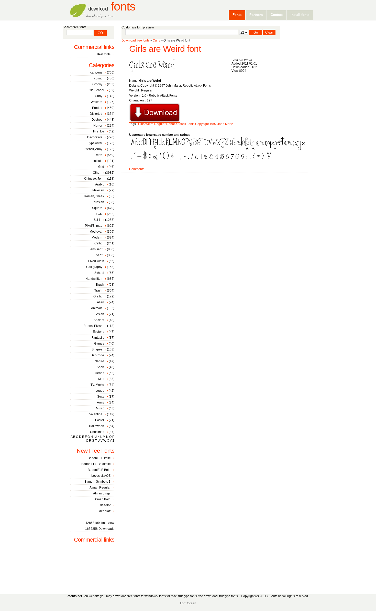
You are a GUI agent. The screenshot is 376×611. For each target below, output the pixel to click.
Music (100, 408)
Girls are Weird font (165, 49)
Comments (136, 169)
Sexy (100, 396)
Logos (99, 390)
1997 (213, 124)
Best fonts (103, 54)
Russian (98, 202)
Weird (149, 124)
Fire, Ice (98, 131)
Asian (100, 314)
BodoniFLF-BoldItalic (95, 464)
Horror (97, 125)
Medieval (96, 231)
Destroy (97, 119)
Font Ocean (188, 603)
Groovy (97, 84)
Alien (100, 302)
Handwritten (93, 279)
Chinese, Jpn (93, 178)
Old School (96, 90)
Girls (141, 124)
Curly (156, 40)
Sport (100, 367)
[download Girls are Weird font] (154, 121)
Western (96, 102)
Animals (96, 308)
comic (98, 78)
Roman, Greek (94, 196)
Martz (229, 124)
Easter (99, 420)
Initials (97, 161)
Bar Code (97, 355)
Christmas (97, 432)
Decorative (94, 137)
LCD (99, 214)
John (220, 124)
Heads (99, 373)
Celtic (98, 243)
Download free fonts (135, 40)
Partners (256, 15)
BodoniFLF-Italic (99, 458)
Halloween (96, 426)
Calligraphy (94, 267)
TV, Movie (97, 385)
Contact (277, 15)
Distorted (96, 114)
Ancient (99, 320)
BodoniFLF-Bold (99, 470)
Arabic (99, 184)
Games (99, 343)
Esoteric (98, 332)
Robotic (171, 124)
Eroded (97, 108)
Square (97, 208)
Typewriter (95, 143)
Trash (98, 290)
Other (97, 172)
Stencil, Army (93, 149)
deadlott (104, 511)
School (99, 273)
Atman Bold (102, 499)
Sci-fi (97, 220)
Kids (101, 379)
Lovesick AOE (100, 476)
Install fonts (300, 15)
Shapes (97, 349)
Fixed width (96, 261)
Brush (100, 284)
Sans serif (95, 249)
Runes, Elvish (93, 326)
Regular (159, 124)
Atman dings (101, 493)
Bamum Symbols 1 (97, 481)
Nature (99, 361)
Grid (101, 167)
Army (100, 402)
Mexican (98, 190)
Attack (182, 124)
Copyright (202, 124)
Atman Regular (100, 487)
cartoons (96, 72)
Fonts (111, 6)
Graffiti (97, 296)
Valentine (95, 414)
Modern (97, 237)
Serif (99, 255)
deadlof (105, 505)
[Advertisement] (214, 188)
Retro (98, 155)
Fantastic (98, 337)
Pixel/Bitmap (93, 225)
